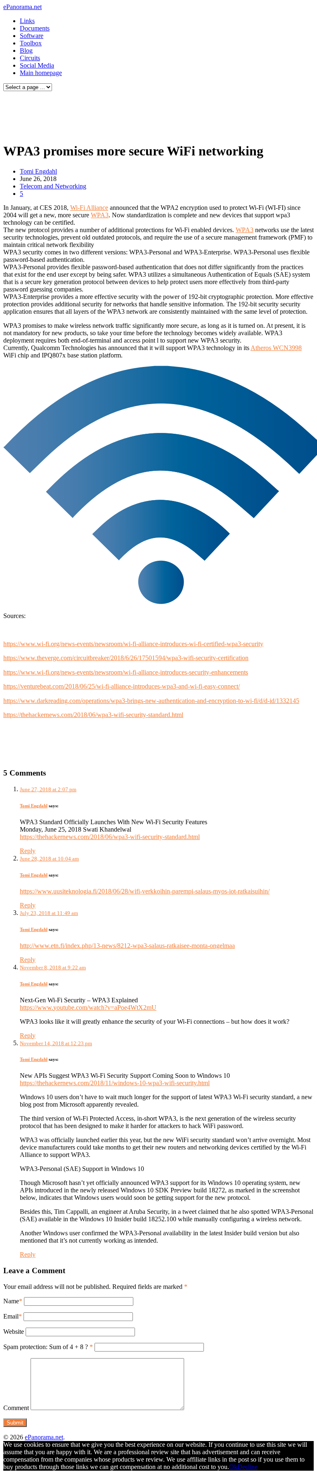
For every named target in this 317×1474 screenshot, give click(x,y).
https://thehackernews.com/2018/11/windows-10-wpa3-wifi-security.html (115, 1082)
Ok (233, 1466)
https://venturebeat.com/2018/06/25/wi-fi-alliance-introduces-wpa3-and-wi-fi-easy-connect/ (121, 686)
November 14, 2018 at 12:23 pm (56, 1043)
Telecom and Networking (53, 186)
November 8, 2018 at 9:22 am (53, 967)
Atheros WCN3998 (276, 347)
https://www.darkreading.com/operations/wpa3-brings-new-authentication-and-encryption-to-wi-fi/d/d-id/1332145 (151, 700)
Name (11, 1301)
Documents (35, 28)
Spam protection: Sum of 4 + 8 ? (45, 1346)
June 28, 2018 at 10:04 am (49, 859)
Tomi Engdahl (38, 171)
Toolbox (31, 43)
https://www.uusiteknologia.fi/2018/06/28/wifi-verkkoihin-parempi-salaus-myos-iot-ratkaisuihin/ (145, 891)
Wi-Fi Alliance (89, 207)
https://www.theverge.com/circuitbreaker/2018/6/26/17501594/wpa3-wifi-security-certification (125, 657)
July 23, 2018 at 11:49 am (49, 913)
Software (31, 35)
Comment (16, 1407)
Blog (26, 50)
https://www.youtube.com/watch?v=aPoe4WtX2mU (88, 1007)
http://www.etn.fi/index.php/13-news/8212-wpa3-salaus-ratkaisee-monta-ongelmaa (127, 945)
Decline (247, 1466)
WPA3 (100, 215)
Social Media (37, 65)
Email (11, 1316)
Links (27, 20)
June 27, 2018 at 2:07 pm (48, 789)
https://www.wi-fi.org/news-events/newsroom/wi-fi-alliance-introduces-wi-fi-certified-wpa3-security (133, 643)
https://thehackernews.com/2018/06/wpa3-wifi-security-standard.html (93, 714)
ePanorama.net (22, 6)
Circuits (30, 57)
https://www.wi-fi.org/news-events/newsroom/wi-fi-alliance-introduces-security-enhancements (125, 672)
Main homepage (41, 72)
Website (13, 1331)
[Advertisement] (158, 114)
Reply (27, 850)
